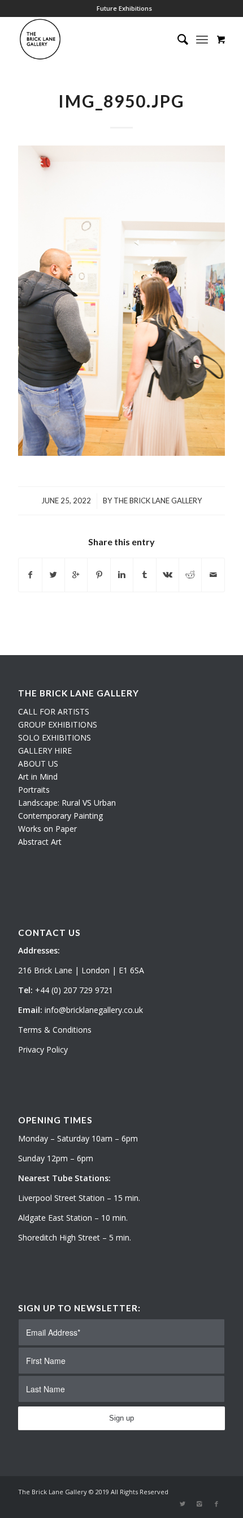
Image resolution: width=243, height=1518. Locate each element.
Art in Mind (38, 776)
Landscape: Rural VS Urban (67, 802)
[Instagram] (199, 1503)
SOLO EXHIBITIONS (54, 737)
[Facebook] (216, 1503)
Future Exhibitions (124, 8)
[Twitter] (182, 1503)
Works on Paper (47, 828)
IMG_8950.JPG (121, 101)
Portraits (34, 789)
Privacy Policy (43, 1049)
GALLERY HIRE (45, 750)
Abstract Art (40, 841)
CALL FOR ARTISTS (53, 711)
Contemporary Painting (60, 815)
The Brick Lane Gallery (158, 500)
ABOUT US (38, 763)
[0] (221, 39)
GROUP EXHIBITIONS (57, 724)
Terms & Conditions (55, 1029)
